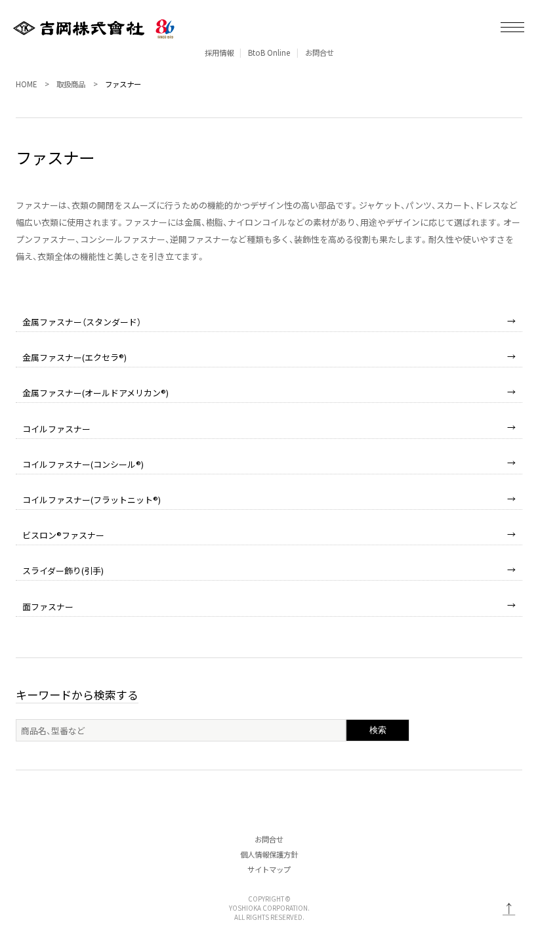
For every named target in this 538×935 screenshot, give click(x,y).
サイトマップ (269, 869)
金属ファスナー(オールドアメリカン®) (95, 392)
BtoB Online (269, 52)
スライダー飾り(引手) (63, 570)
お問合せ (319, 52)
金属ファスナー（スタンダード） (81, 322)
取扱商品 (70, 84)
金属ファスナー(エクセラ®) (74, 357)
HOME (26, 84)
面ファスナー (47, 606)
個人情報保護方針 (269, 854)
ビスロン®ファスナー (63, 535)
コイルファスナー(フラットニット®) (91, 499)
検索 (377, 730)
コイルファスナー (56, 429)
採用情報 (219, 52)
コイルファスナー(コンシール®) (83, 464)
